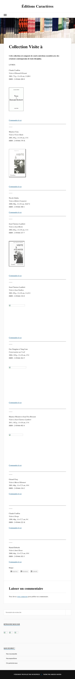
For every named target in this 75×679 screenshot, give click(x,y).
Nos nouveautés (11, 654)
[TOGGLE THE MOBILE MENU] (5, 15)
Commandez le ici (15, 120)
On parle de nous (11, 663)
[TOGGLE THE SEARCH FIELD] (69, 15)
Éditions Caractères (37, 6)
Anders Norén (56, 674)
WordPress (36, 674)
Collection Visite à (25, 46)
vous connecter (22, 596)
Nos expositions (11, 658)
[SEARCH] (68, 612)
